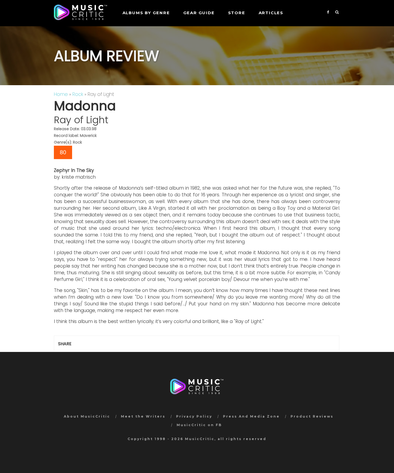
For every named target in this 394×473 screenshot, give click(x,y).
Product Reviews (312, 416)
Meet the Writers (143, 416)
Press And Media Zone (251, 416)
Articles (271, 12)
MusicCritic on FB (199, 425)
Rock (77, 94)
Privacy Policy (194, 416)
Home (61, 94)
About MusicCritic (87, 416)
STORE (236, 12)
